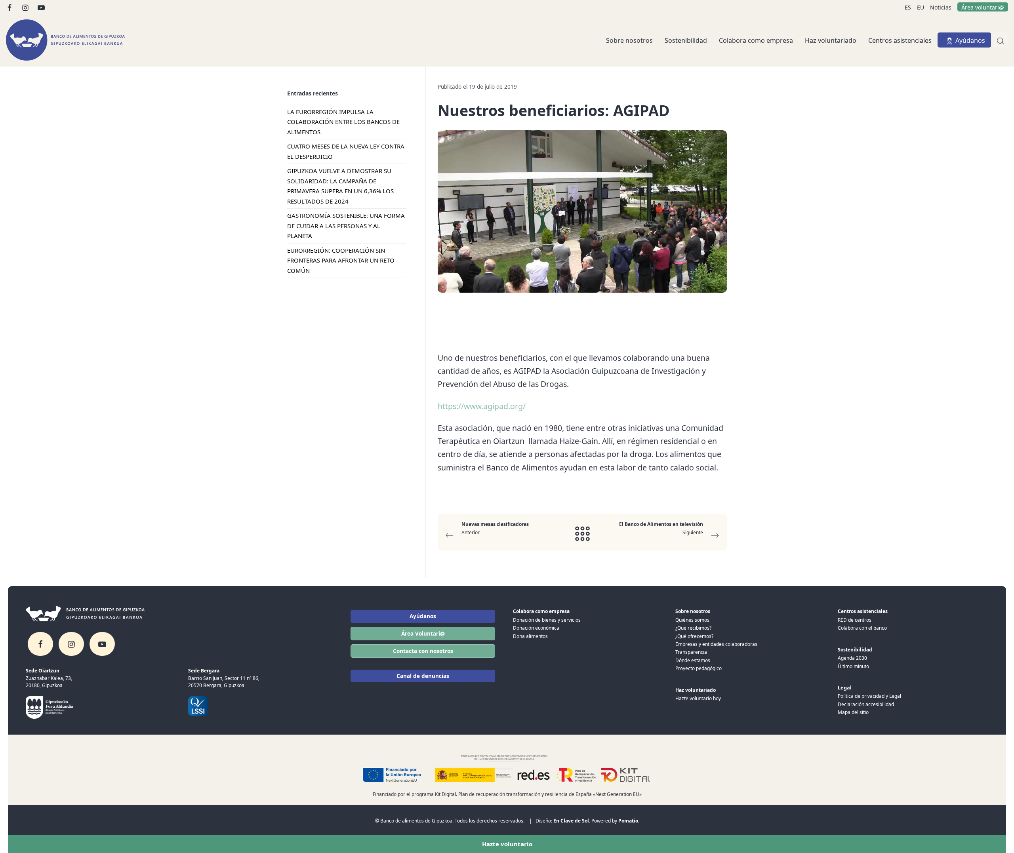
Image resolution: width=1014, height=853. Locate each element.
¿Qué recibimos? (693, 628)
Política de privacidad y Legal (869, 696)
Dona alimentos (530, 636)
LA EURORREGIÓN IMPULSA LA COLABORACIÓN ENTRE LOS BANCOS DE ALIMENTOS (343, 122)
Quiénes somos (692, 620)
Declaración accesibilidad (866, 704)
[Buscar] (1000, 40)
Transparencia (691, 652)
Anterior (495, 528)
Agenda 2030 (852, 658)
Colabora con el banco (862, 628)
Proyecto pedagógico (698, 668)
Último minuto (853, 666)
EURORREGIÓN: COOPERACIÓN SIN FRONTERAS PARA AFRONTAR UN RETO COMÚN (341, 260)
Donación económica (536, 628)
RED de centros (854, 620)
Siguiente (661, 528)
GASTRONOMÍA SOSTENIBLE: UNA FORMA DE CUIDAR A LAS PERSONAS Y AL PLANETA (346, 226)
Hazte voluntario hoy (698, 698)
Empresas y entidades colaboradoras (716, 644)
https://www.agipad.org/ (482, 406)
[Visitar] (10, 6)
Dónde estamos (692, 660)
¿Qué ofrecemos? (694, 636)
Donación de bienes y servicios (547, 620)
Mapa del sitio (853, 712)
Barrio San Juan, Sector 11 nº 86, (223, 678)
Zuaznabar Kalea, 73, (49, 678)
